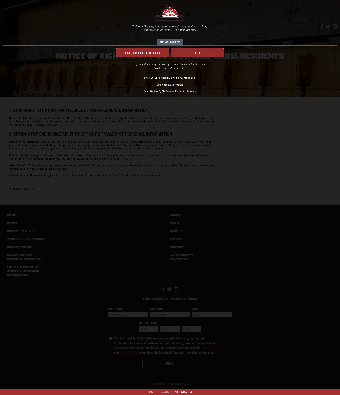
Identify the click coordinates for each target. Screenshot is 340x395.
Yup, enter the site (142, 53)
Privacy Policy (177, 68)
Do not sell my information (170, 84)
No (197, 53)
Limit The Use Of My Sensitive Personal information (170, 91)
